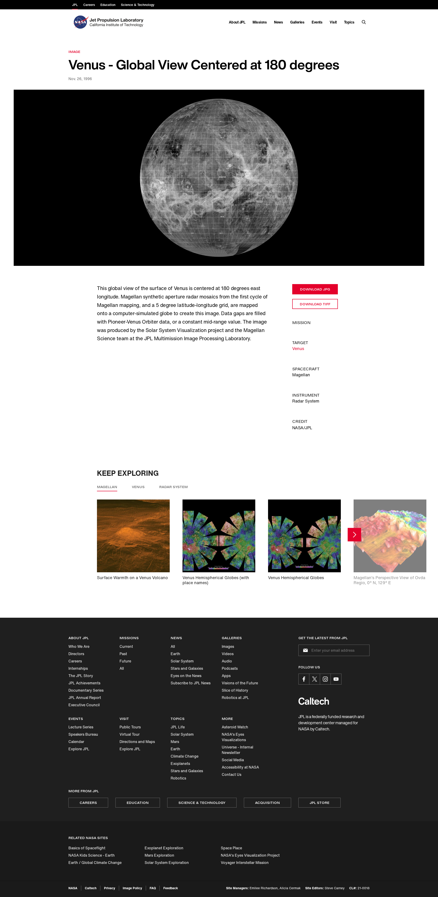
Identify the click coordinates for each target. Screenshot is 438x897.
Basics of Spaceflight (86, 848)
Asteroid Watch (235, 727)
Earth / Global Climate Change (95, 862)
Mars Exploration (159, 855)
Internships (78, 668)
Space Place (231, 848)
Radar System (173, 486)
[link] (219, 178)
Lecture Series (80, 727)
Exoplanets (180, 763)
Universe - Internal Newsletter (237, 749)
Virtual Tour (130, 734)
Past (123, 653)
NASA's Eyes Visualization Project (250, 855)
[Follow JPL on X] (314, 679)
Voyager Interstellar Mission (245, 862)
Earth (175, 653)
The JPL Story (80, 675)
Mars (175, 741)
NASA (72, 888)
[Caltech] (313, 701)
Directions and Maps (137, 741)
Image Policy (132, 888)
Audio (227, 661)
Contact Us (231, 774)
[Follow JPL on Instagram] (325, 679)
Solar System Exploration (167, 862)
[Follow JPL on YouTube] (336, 679)
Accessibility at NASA (240, 767)
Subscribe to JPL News (191, 683)
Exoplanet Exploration (164, 848)
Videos (228, 653)
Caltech (90, 888)
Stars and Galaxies (187, 668)
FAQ (153, 888)
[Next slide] (354, 534)
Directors (76, 653)
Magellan (107, 486)
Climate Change (184, 756)
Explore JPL (78, 749)
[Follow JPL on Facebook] (303, 679)
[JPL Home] (117, 22)
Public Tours (130, 727)
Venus (298, 348)
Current (126, 646)
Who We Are (78, 646)
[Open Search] (364, 22)
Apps (226, 675)
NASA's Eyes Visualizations (234, 737)
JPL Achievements (84, 683)
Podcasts (230, 668)
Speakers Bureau (83, 734)
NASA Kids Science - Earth (91, 855)
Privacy (109, 888)
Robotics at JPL (235, 697)
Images (228, 646)
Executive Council (84, 705)
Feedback (170, 888)
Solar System (182, 661)
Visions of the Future (240, 683)
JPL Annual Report (84, 697)
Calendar (76, 741)
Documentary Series (86, 690)
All (122, 668)
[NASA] (80, 22)
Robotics (178, 778)
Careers (75, 661)
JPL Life (178, 727)
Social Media (233, 760)
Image (74, 51)
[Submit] (304, 650)
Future (125, 661)
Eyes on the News (186, 675)
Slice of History (235, 690)
